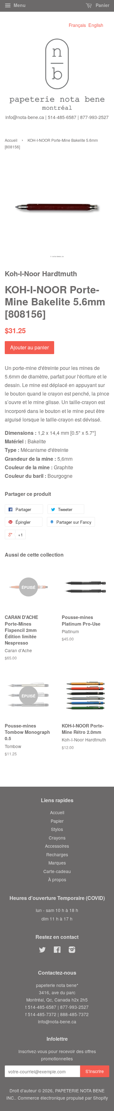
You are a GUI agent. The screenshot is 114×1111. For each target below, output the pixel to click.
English (95, 25)
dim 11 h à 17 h (57, 918)
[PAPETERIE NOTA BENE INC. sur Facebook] (57, 950)
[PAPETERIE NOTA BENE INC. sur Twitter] (42, 950)
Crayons (57, 837)
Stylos (57, 829)
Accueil (11, 140)
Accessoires (57, 846)
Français (77, 25)
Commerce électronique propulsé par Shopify (63, 1098)
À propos (57, 879)
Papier (57, 821)
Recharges (57, 854)
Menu (19, 5)
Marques (57, 862)
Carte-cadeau (57, 871)
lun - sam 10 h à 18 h (57, 910)
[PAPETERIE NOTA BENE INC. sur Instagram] (71, 950)
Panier (101, 5)
